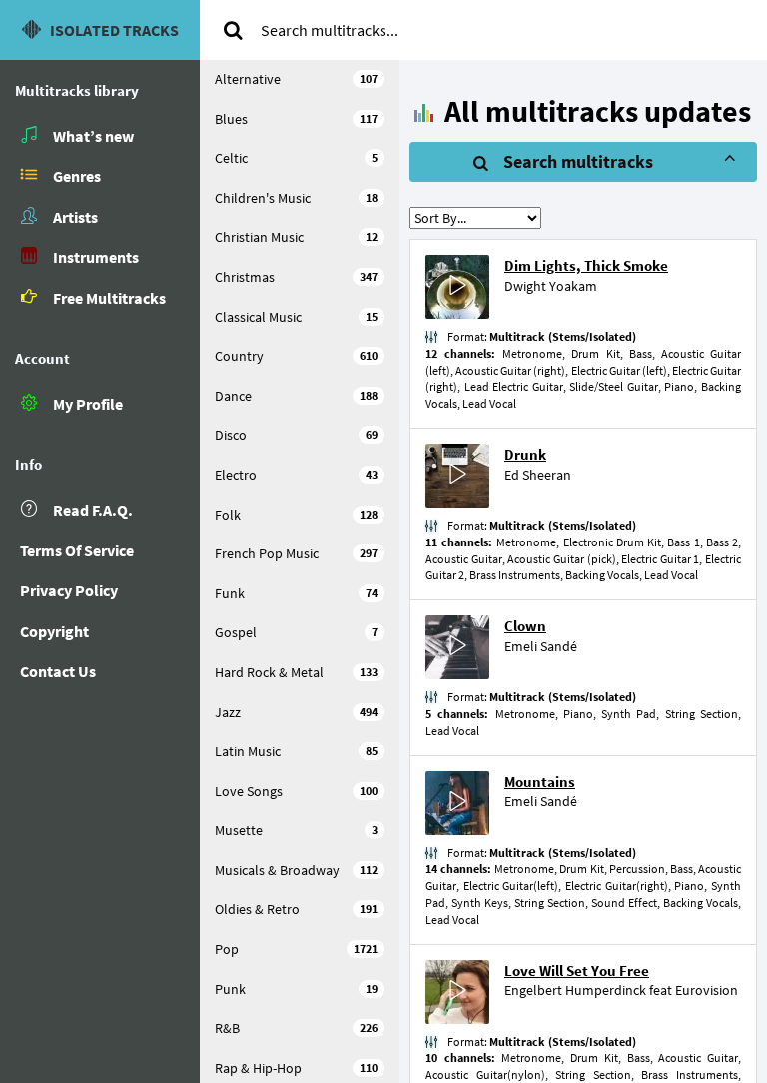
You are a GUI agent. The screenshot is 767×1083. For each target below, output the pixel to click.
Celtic (296, 158)
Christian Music (296, 237)
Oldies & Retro (296, 909)
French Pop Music (296, 553)
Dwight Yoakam (550, 286)
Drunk (525, 454)
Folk (296, 515)
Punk (296, 989)
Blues (296, 119)
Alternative (296, 79)
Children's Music (296, 198)
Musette (296, 830)
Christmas (296, 277)
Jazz (296, 712)
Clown (525, 625)
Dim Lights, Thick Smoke (586, 265)
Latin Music (296, 751)
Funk (296, 593)
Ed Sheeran (537, 475)
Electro (296, 475)
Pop (296, 949)
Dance (296, 396)
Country (296, 356)
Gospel (296, 632)
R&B (296, 1028)
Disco (296, 435)
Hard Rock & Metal (296, 672)
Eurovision (706, 990)
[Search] (233, 30)
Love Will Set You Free (576, 970)
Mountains (539, 781)
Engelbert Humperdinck (575, 990)
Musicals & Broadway (296, 870)
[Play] (457, 287)
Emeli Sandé (540, 646)
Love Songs (296, 791)
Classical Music (296, 317)
